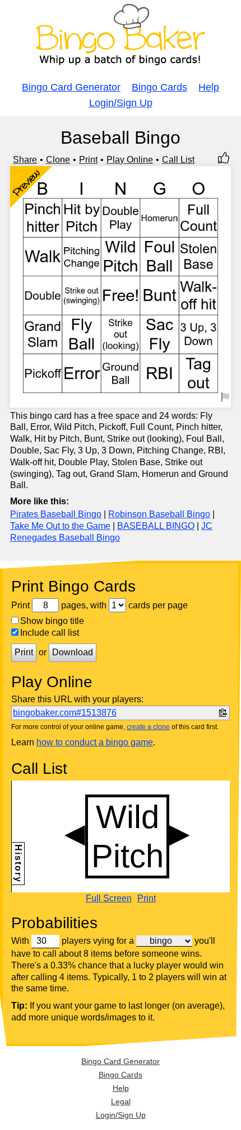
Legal (121, 1101)
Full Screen (109, 898)
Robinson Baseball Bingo (159, 514)
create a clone (148, 727)
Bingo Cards (159, 87)
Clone (58, 159)
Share (25, 159)
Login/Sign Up (120, 102)
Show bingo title (52, 621)
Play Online (129, 159)
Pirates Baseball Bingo (55, 514)
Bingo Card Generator (71, 87)
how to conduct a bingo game (94, 742)
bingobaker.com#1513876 (65, 712)
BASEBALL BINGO (155, 526)
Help (208, 87)
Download (72, 652)
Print (88, 159)
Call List (178, 159)
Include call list (49, 632)
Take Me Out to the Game (60, 526)
